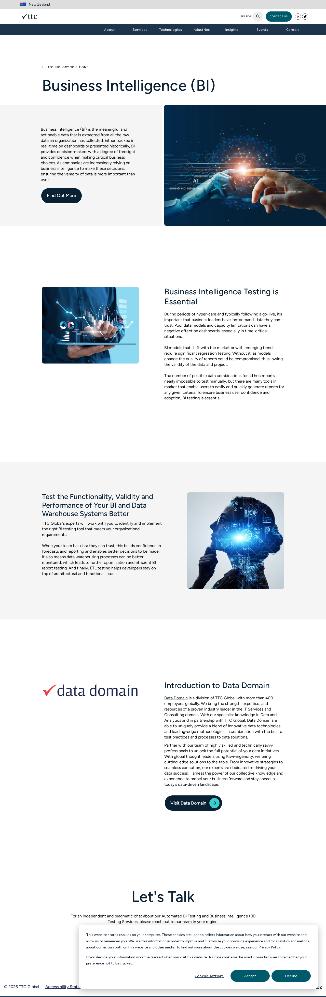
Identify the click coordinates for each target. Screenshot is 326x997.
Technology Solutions (67, 67)
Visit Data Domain (188, 803)
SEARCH (246, 16)
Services (140, 30)
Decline (291, 976)
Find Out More (61, 195)
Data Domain (176, 698)
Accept (250, 976)
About (109, 30)
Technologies (170, 30)
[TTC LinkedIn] (298, 16)
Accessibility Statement (67, 986)
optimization (115, 562)
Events (262, 30)
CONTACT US (279, 16)
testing (224, 353)
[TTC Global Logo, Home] (29, 16)
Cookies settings (209, 976)
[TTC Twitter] (305, 16)
